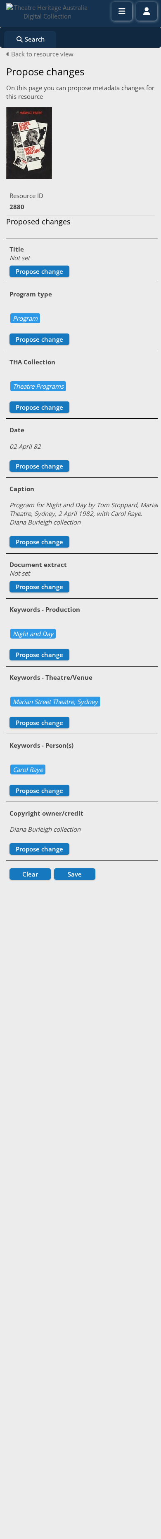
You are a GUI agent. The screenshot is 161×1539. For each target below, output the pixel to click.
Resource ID (26, 195)
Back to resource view (41, 54)
